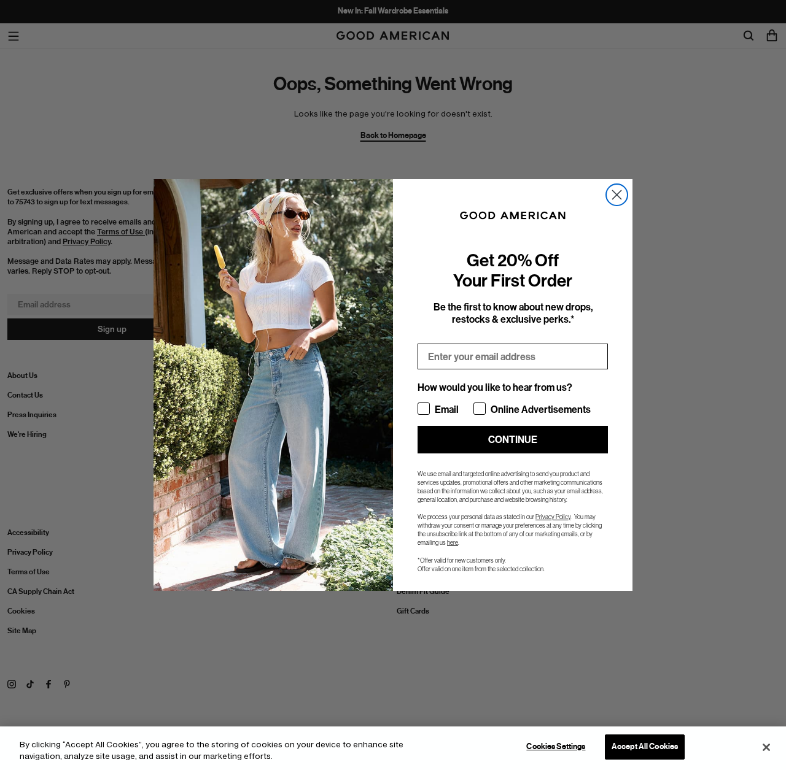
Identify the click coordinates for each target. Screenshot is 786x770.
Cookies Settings (555, 747)
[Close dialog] (617, 195)
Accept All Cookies (645, 747)
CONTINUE (512, 439)
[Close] (766, 747)
